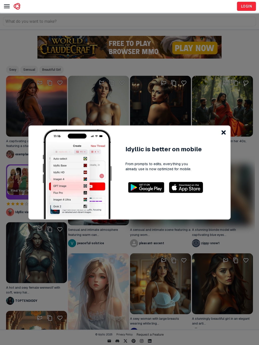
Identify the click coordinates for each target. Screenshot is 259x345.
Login (246, 6)
